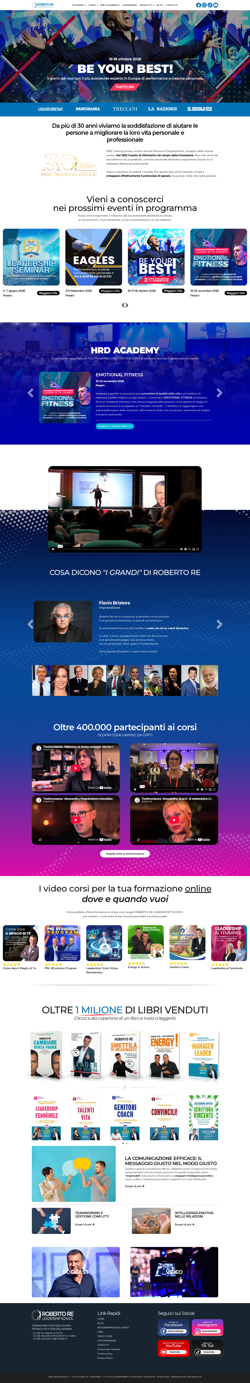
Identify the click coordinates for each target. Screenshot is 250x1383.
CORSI (92, 5)
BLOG (160, 5)
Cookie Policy (149, 1377)
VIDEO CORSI (104, 1336)
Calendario (130, 5)
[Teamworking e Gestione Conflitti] (51, 1221)
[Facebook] (198, 4)
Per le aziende (109, 5)
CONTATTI (172, 5)
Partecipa (125, 87)
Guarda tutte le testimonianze (125, 853)
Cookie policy (104, 1354)
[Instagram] (204, 4)
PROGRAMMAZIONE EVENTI (113, 1327)
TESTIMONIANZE (106, 1340)
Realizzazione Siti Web (181, 1377)
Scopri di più (133, 1186)
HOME (100, 1319)
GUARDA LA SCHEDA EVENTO (114, 426)
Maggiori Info (23, 293)
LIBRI (100, 1332)
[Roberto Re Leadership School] (43, 4)
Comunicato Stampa (108, 1349)
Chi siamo (78, 5)
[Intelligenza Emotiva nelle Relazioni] (151, 1221)
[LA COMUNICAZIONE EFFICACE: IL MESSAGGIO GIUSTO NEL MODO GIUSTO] (74, 1174)
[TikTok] (210, 4)
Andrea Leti (197, 1377)
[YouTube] (215, 4)
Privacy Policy (105, 1358)
